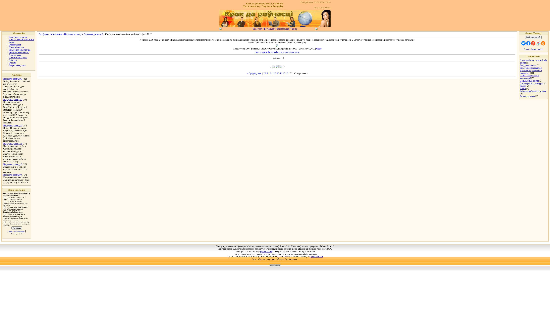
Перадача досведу (72, 34)
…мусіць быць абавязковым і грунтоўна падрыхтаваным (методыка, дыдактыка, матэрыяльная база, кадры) (15, 209)
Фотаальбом (269, 29)
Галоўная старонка (18, 37)
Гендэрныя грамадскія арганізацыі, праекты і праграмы (531, 70)
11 (272, 73)
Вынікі (10, 231)
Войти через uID (533, 37)
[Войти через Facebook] (528, 43)
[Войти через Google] (538, 43)
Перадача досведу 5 (12, 164)
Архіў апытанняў (19, 231)
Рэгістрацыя (283, 29)
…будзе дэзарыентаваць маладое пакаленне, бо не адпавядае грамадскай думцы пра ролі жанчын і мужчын (15, 217)
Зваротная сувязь (17, 65)
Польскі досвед (16, 47)
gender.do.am (266, 251)
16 (287, 73)
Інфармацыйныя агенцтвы (533, 91)
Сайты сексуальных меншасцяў (529, 76)
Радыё (523, 86)
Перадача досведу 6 (12, 175)
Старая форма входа (533, 49)
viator (318, 48)
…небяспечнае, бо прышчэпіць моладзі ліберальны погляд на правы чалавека (16, 223)
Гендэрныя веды (528, 65)
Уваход (293, 29)
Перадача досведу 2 (12, 99)
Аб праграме (15, 55)
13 (278, 73)
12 (275, 73)
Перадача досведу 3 (12, 125)
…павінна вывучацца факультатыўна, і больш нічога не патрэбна (15, 203)
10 (270, 73)
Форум (12, 63)
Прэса (523, 88)
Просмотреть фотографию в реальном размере (277, 52)
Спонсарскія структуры (531, 83)
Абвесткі (13, 60)
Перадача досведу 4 (12, 143)
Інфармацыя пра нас (19, 52)
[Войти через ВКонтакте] (523, 43)
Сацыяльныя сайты (529, 81)
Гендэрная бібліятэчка (19, 50)
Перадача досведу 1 (12, 79)
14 (281, 73)
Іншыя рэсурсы (527, 96)
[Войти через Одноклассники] (543, 43)
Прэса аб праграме (18, 57)
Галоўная (257, 29)
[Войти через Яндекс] (533, 43)
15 (284, 73)
